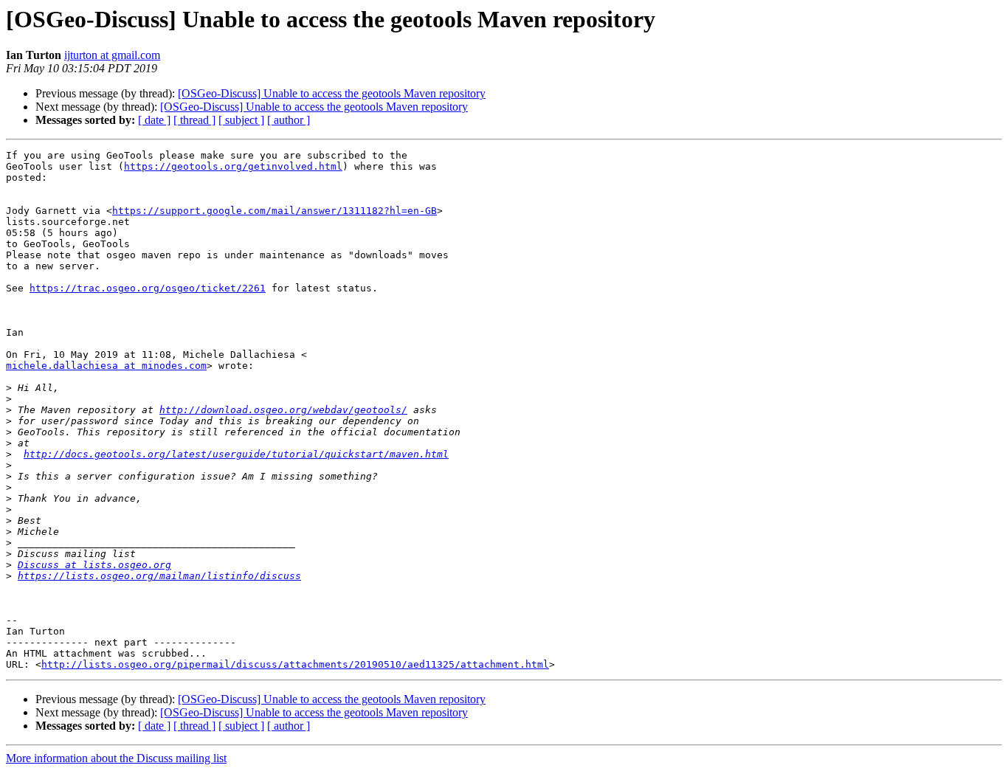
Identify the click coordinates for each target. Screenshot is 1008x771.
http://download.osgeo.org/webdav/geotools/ (283, 409)
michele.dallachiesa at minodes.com (106, 365)
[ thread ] (194, 120)
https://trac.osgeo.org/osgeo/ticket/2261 (148, 288)
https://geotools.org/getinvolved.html (233, 166)
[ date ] (154, 120)
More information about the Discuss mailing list (116, 758)
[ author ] (288, 120)
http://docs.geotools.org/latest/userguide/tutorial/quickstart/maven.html (236, 454)
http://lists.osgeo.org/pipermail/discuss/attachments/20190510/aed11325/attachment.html (295, 664)
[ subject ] (241, 120)
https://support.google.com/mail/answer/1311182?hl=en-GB (274, 210)
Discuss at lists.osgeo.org (94, 564)
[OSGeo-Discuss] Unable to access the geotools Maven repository (332, 93)
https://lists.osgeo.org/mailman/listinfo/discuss (159, 575)
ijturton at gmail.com (112, 55)
